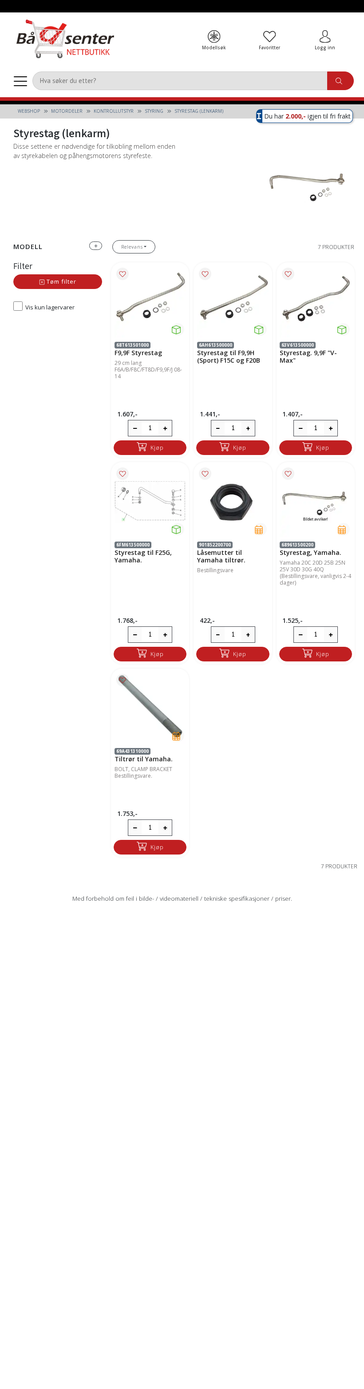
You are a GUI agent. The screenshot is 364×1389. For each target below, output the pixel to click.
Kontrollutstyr (114, 111)
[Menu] (20, 81)
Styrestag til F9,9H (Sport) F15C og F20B (228, 356)
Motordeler (67, 111)
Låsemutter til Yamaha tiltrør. (221, 556)
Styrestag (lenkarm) (198, 111)
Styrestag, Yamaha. (310, 552)
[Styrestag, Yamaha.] (315, 501)
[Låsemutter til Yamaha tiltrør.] (233, 501)
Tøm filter (60, 281)
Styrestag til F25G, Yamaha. (143, 556)
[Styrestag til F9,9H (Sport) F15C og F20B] (233, 301)
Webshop (29, 111)
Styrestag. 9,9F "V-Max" (308, 356)
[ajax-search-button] (340, 81)
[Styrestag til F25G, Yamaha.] (150, 501)
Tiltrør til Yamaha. (144, 759)
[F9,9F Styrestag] (150, 301)
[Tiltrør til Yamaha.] (150, 707)
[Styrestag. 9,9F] (315, 301)
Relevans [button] (132, 246)
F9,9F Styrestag (138, 352)
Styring (154, 111)
